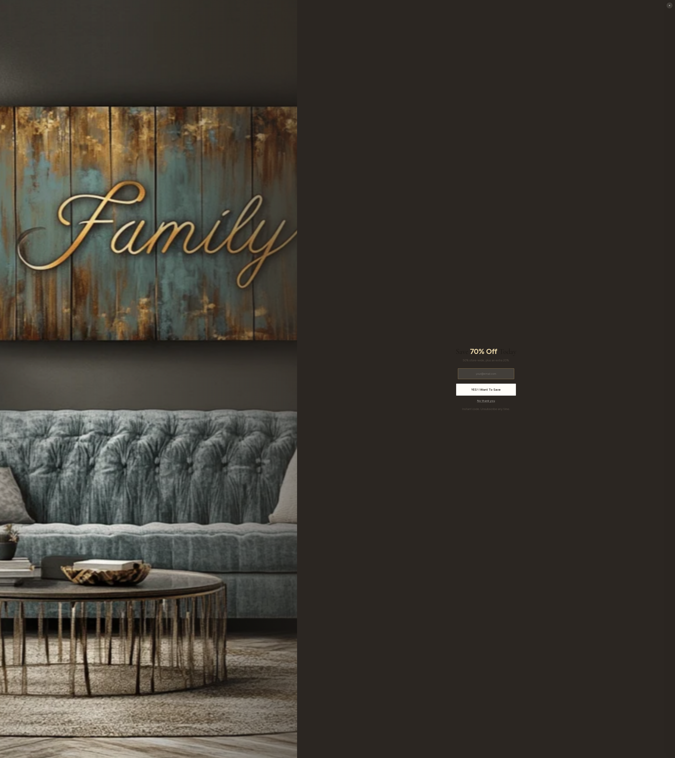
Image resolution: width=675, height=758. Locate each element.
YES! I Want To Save (486, 390)
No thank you (486, 400)
